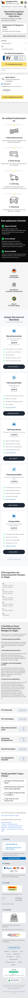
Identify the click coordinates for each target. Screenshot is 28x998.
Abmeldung (20, 6)
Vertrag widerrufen (14, 947)
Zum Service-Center (14, 858)
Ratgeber (13, 964)
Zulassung (14, 6)
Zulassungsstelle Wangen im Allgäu (10, 815)
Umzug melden (14, 552)
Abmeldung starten (14, 413)
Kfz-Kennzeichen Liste (10, 962)
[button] (14, 782)
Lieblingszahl (6, 90)
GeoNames (23, 991)
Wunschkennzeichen (6, 6)
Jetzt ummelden (14, 505)
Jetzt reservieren (14, 366)
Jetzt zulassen (14, 458)
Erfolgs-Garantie (10, 407)
